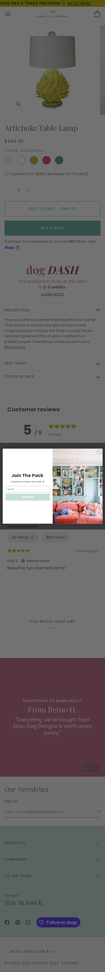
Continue (27, 496)
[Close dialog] (99, 452)
